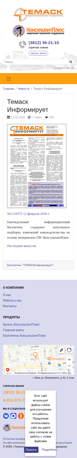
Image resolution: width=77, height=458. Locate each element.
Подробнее (49, 449)
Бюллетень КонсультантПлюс (24, 335)
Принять (31, 449)
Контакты (10, 306)
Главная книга (13, 330)
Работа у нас (12, 300)
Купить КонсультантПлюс (21, 324)
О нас (7, 295)
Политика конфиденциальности (23, 438)
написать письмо (65, 68)
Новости (23, 88)
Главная (8, 88)
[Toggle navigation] (8, 79)
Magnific (68, 443)
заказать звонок (38, 53)
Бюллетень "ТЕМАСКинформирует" (30, 265)
